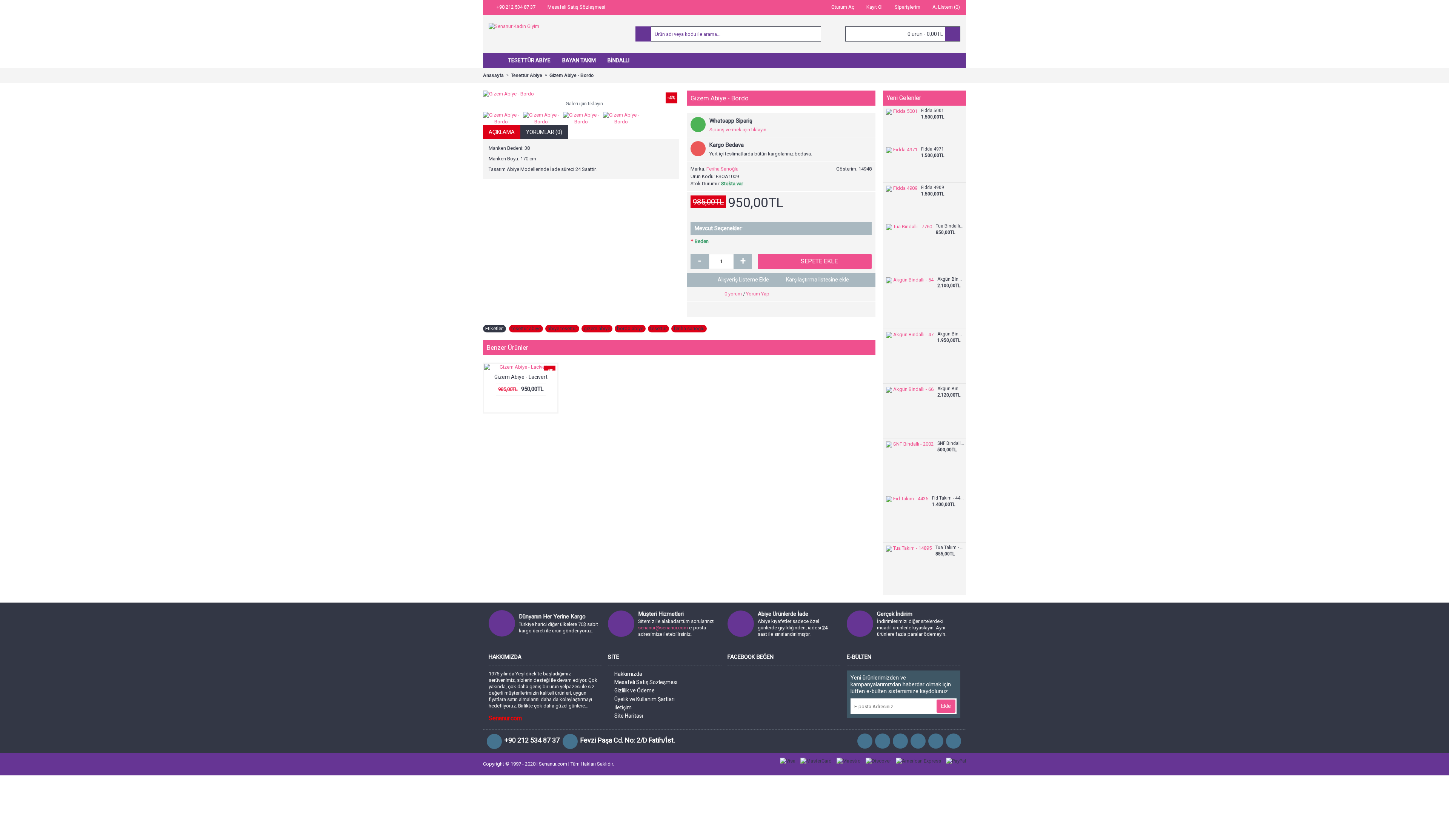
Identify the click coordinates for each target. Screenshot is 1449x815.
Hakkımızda (628, 674)
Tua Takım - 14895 (949, 547)
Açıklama (502, 132)
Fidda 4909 (932, 187)
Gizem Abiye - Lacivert (521, 377)
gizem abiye (597, 328)
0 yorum (733, 294)
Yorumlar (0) (544, 132)
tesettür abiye (526, 328)
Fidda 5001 (932, 110)
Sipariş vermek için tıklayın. (738, 129)
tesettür (658, 328)
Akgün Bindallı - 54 (950, 279)
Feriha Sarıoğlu (722, 169)
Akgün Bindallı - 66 (950, 388)
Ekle (946, 706)
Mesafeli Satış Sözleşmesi (645, 682)
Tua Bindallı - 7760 (950, 226)
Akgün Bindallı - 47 (950, 334)
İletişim (623, 707)
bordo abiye (630, 328)
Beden (702, 241)
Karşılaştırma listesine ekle (817, 280)
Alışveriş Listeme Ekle (743, 280)
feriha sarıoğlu (689, 328)
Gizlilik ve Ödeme (634, 690)
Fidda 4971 (932, 149)
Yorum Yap (757, 294)
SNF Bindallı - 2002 (950, 443)
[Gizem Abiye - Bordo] (581, 94)
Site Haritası (628, 716)
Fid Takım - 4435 (948, 498)
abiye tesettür (562, 328)
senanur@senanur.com (663, 627)
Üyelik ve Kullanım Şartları (644, 699)
